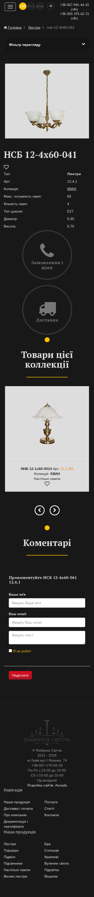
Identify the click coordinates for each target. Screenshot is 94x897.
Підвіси (9, 857)
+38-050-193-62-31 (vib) (74, 15)
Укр (23, 6)
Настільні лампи (17, 870)
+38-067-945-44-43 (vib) (74, 6)
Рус (31, 6)
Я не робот (21, 651)
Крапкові (51, 857)
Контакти (51, 815)
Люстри (10, 844)
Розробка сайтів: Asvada (47, 785)
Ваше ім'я (17, 594)
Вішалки (51, 876)
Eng (40, 6)
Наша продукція (17, 802)
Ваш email (17, 614)
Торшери (11, 850)
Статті (49, 808)
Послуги (51, 802)
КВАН (71, 189)
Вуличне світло (56, 863)
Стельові (51, 850)
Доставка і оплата (18, 808)
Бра (47, 844)
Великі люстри (15, 876)
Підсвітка (51, 870)
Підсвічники (13, 863)
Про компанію (15, 815)
